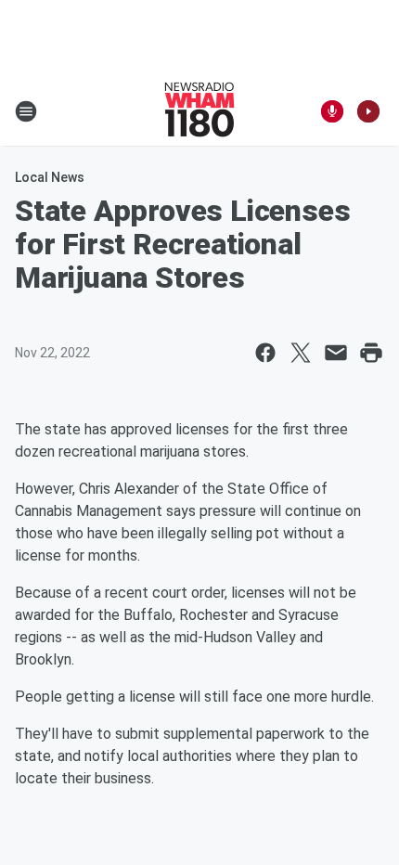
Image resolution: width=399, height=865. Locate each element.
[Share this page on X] (301, 353)
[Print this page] (371, 353)
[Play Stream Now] (368, 111)
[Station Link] (199, 111)
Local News (49, 177)
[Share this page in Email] (336, 353)
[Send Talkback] (332, 111)
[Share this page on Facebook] (265, 353)
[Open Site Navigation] (26, 111)
